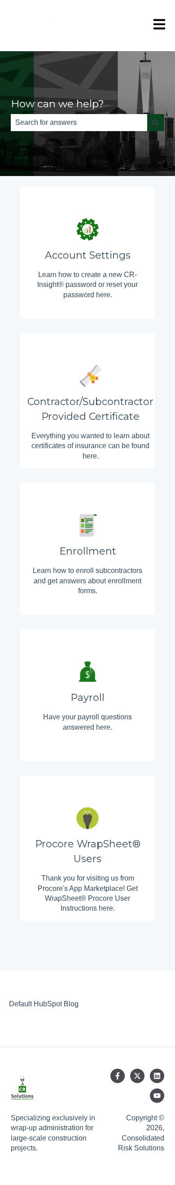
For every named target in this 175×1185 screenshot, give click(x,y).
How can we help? (57, 103)
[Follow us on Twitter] (137, 1076)
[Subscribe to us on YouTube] (157, 1095)
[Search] (155, 122)
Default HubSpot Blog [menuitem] (44, 1004)
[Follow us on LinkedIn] (157, 1076)
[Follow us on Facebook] (117, 1076)
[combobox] (79, 122)
